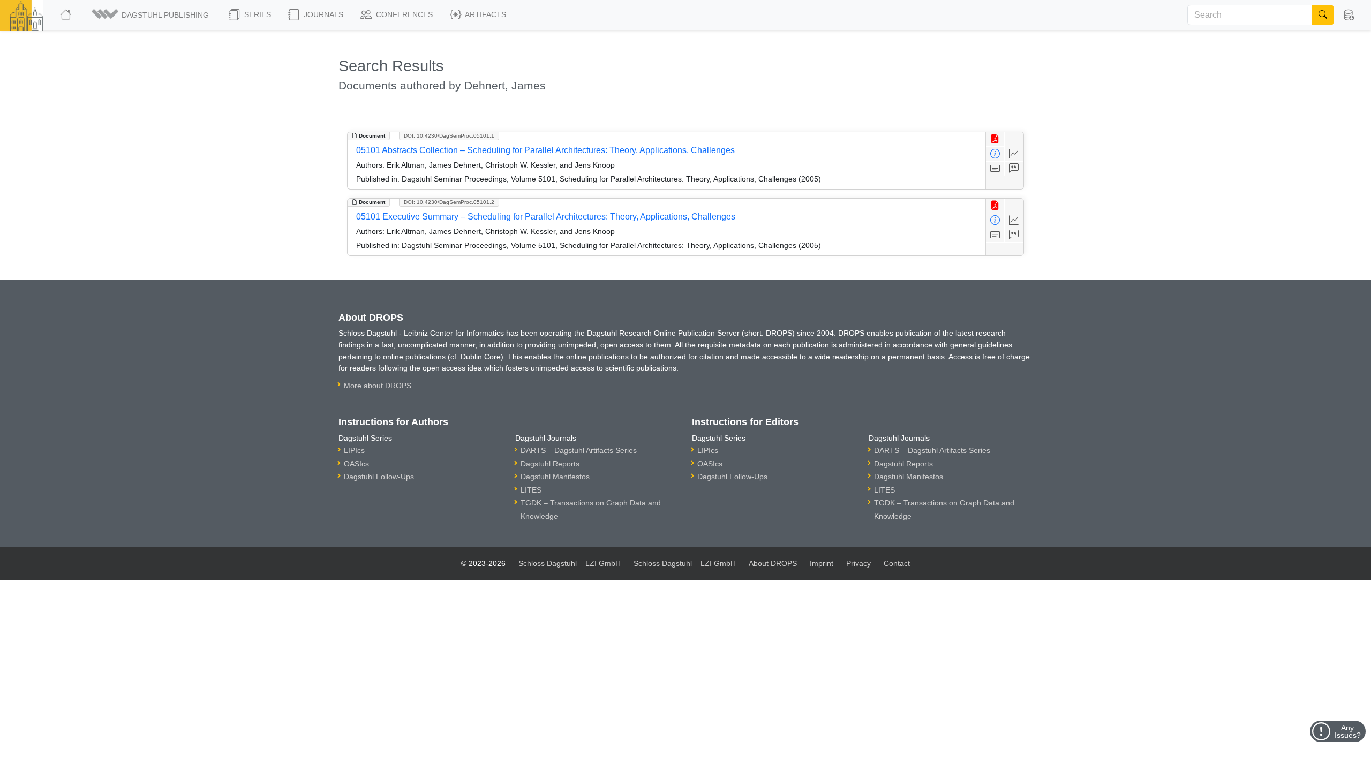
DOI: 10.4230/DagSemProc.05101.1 (449, 136)
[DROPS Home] (66, 15)
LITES (531, 490)
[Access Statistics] (1014, 154)
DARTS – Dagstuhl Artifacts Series (579, 450)
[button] (151, 15)
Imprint (821, 563)
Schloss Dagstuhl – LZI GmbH (569, 563)
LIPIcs (354, 450)
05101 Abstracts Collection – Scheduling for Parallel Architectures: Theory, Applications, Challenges (545, 150)
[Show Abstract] (995, 169)
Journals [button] (322, 14)
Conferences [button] (403, 14)
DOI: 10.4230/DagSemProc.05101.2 (449, 202)
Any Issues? (1348, 731)
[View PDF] (995, 139)
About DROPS (773, 563)
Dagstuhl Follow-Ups (379, 476)
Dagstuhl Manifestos (555, 476)
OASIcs (356, 463)
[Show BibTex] (1014, 169)
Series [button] (256, 14)
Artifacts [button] (484, 14)
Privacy (858, 563)
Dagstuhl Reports (550, 463)
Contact (897, 563)
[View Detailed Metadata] (995, 154)
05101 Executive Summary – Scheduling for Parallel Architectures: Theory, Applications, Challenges (545, 216)
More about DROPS (377, 385)
